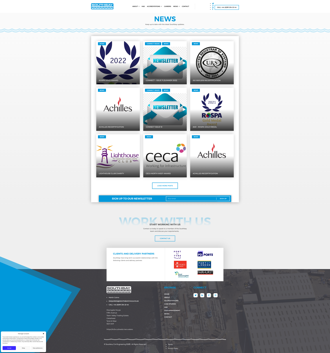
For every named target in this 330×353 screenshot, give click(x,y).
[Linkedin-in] (202, 295)
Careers (167, 6)
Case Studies (170, 304)
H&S (143, 6)
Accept (9, 348)
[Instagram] (215, 295)
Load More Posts (165, 186)
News (175, 6)
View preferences (38, 348)
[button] (43, 333)
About (135, 6)
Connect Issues (153, 44)
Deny (23, 348)
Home (166, 294)
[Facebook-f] (209, 295)
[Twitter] (195, 295)
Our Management (172, 310)
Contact (185, 6)
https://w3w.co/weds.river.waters (120, 329)
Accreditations (153, 6)
